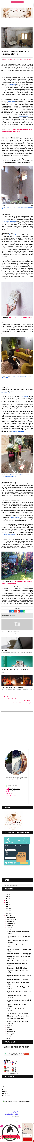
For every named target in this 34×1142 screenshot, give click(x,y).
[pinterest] (19, 4)
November (10, 919)
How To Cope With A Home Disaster (16, 1019)
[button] (27, 1125)
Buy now (24, 862)
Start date (7, 856)
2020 (7, 906)
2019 (7, 909)
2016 (7, 915)
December (10, 917)
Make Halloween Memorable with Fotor (12, 688)
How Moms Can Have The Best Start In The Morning (18, 1009)
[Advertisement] (17, 729)
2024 (7, 898)
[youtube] (22, 4)
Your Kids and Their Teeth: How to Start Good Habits (18, 937)
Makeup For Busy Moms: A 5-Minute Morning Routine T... (18, 932)
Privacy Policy (6, 1095)
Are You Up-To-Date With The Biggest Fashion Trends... (18, 987)
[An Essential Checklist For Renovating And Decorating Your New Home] (17, 37)
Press (3, 1089)
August (9, 925)
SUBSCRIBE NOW (27, 1139)
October (9, 921)
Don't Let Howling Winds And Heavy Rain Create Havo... (19, 950)
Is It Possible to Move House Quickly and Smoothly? (17, 964)
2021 (7, 904)
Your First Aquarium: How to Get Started (17, 1013)
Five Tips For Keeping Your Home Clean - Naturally (17, 1005)
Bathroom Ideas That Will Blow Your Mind (17, 961)
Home (21, 59)
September (10, 923)
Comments (5, 60)
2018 (7, 911)
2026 (7, 894)
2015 (7, 1036)
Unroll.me (4, 650)
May (8, 1025)
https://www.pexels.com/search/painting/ (20, 317)
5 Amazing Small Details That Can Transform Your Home (18, 957)
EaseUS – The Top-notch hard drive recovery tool (15, 669)
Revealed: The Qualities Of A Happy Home (17, 980)
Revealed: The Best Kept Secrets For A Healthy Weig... (19, 976)
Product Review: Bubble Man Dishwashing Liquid (19, 954)
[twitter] (12, 4)
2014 (7, 1038)
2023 (7, 900)
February (10, 1031)
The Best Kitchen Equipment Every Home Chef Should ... (18, 941)
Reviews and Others (27, 59)
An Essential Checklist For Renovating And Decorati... (17, 1022)
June (8, 930)
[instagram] (17, 4)
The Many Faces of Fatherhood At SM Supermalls (16, 996)
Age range (7, 847)
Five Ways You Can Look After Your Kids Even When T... (18, 945)
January (9, 1034)
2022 (7, 902)
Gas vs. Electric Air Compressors (10, 632)
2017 (7, 913)
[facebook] (14, 4)
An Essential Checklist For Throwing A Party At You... (19, 1001)
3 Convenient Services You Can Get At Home (18, 1016)
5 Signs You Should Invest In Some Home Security (17, 971)
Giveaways (5, 1087)
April (9, 1027)
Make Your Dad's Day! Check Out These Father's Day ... (19, 992)
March (9, 1029)
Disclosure (5, 1093)
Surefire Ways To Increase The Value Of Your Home (18, 983)
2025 (7, 896)
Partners (4, 1091)
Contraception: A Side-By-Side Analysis (17, 968)
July (8, 927)
